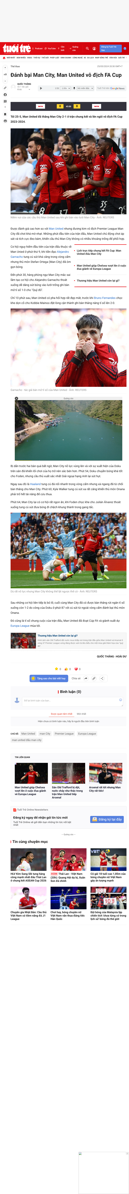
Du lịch (90, 58)
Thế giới (45, 58)
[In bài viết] (5, 121)
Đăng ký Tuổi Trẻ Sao (108, 48)
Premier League (64, 733)
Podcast (38, 48)
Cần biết (62, 48)
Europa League (20, 626)
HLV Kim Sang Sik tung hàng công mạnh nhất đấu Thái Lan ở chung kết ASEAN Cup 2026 (28, 877)
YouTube (52, 48)
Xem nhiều (21, 58)
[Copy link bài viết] (94, 678)
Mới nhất (11, 58)
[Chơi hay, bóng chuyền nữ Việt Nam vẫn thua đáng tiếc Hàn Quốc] (69, 898)
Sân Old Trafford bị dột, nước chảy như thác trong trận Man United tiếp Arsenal (67, 792)
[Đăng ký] (107, 819)
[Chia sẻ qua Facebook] (86, 678)
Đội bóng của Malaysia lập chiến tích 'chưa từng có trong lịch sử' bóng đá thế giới (108, 916)
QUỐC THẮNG (24, 84)
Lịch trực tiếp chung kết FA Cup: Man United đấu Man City (99, 252)
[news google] (111, 88)
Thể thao (15, 66)
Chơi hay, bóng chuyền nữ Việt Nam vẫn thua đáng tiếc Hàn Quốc (68, 916)
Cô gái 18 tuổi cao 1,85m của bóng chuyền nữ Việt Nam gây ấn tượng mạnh (108, 877)
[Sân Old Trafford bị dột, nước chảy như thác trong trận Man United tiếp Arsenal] (68, 773)
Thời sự (36, 58)
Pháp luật (54, 58)
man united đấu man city (26, 740)
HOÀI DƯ (121, 656)
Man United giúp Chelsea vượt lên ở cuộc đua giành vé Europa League (101, 267)
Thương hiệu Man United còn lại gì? (98, 280)
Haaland (35, 484)
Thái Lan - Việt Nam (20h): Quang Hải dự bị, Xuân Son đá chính (68, 877)
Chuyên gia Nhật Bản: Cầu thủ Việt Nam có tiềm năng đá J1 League (29, 916)
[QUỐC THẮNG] (13, 87)
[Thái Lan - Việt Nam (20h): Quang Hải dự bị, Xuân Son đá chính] (69, 859)
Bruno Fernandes (105, 298)
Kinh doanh (66, 58)
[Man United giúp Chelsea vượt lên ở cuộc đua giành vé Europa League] (31, 773)
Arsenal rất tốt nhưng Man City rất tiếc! (105, 789)
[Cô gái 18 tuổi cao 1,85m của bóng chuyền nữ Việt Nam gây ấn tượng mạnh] (108, 859)
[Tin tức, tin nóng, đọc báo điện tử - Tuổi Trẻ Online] (17, 48)
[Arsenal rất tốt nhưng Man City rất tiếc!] (105, 773)
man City (45, 733)
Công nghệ (77, 58)
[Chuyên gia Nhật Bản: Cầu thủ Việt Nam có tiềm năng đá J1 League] (29, 898)
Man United (56, 228)
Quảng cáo (75, 48)
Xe (85, 58)
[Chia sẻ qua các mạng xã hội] (102, 678)
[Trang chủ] (4, 58)
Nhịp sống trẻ (101, 58)
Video (29, 58)
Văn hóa (113, 58)
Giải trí (121, 58)
